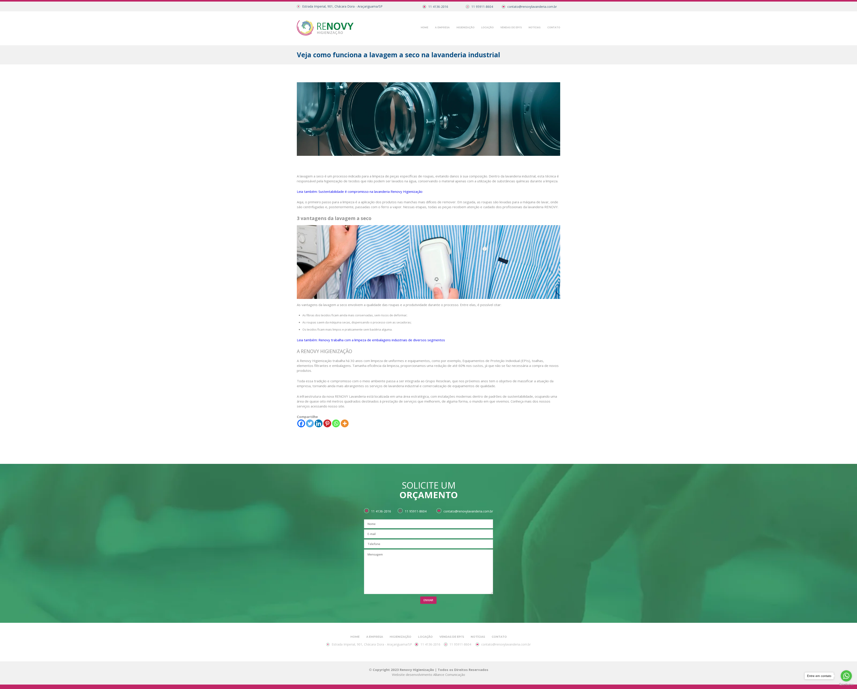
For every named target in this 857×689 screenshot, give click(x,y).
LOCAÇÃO (487, 27)
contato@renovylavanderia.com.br (532, 6)
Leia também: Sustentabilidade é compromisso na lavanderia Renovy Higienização (359, 191)
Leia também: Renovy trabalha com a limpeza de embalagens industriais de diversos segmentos (371, 340)
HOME (424, 27)
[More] (345, 423)
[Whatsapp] (336, 423)
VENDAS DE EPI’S (511, 27)
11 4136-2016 (438, 6)
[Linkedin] (318, 423)
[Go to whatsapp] (846, 675)
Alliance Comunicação (449, 674)
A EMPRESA (442, 27)
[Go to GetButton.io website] (846, 684)
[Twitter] (310, 423)
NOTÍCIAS (534, 27)
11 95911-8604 (482, 6)
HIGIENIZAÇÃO (465, 27)
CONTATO (553, 27)
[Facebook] (301, 423)
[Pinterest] (327, 423)
